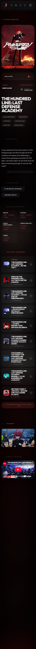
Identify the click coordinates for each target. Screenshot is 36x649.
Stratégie (6, 121)
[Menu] (30, 5)
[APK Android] (16, 5)
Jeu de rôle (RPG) (8, 117)
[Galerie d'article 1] (18, 438)
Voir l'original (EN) (30, 144)
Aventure (6, 125)
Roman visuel (19, 125)
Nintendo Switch (11, 195)
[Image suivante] (31, 438)
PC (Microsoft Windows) (13, 188)
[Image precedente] (4, 438)
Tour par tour (19, 121)
